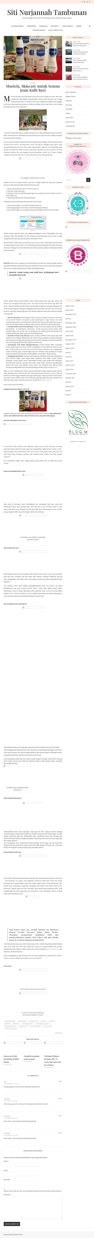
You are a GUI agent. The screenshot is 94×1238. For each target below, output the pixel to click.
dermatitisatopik (33, 1021)
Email (6, 1170)
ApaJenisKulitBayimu (10, 1021)
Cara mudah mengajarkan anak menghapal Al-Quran (80, 78)
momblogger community (42, 1023)
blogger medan (22, 1021)
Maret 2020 (69, 331)
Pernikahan (31, 26)
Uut (5, 1082)
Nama (6, 1161)
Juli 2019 (68, 352)
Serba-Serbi (69, 117)
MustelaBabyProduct (10, 1026)
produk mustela (47, 1026)
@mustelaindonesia (53, 949)
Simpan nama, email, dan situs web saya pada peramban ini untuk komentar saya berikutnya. (33, 1191)
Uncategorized (70, 126)
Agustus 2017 (70, 386)
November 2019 (71, 340)
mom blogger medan (27, 1023)
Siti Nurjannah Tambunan (47, 12)
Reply (60, 1081)
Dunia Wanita (67, 26)
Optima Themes (18, 1234)
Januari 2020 (69, 335)
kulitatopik (52, 1021)
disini (56, 367)
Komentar (7, 1194)
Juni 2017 (68, 390)
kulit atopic (43, 1021)
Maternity (55, 26)
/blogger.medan (82, 441)
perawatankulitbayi (36, 1026)
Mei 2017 (69, 395)
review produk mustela (11, 1028)
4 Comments (58, 1033)
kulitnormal (16, 1023)
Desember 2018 (71, 374)
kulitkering (7, 1023)
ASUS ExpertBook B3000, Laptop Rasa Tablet (80, 61)
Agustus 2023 (70, 306)
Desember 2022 (71, 314)
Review (78, 26)
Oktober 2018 (70, 378)
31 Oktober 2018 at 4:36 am (11, 1135)
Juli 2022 (68, 318)
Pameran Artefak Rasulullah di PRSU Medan (11, 1059)
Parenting (43, 26)
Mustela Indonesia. (46, 380)
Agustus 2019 (70, 348)
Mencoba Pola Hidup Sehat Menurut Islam (80, 70)
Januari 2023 (69, 310)
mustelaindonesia (23, 1026)
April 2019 (69, 357)
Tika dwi (7, 1099)
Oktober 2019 (70, 344)
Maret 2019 (69, 361)
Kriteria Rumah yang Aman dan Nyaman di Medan (80, 53)
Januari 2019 (69, 369)
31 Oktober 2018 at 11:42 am (11, 1083)
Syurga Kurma (70, 122)
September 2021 (71, 327)
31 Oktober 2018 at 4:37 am (11, 1118)
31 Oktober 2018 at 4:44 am (11, 1101)
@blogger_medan (74, 441)
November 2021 (71, 323)
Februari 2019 (70, 365)
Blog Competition (55, 30)
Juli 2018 (68, 382)
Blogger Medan (17, 26)
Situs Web (7, 1179)
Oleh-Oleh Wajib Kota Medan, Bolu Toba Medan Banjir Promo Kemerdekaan (81, 45)
